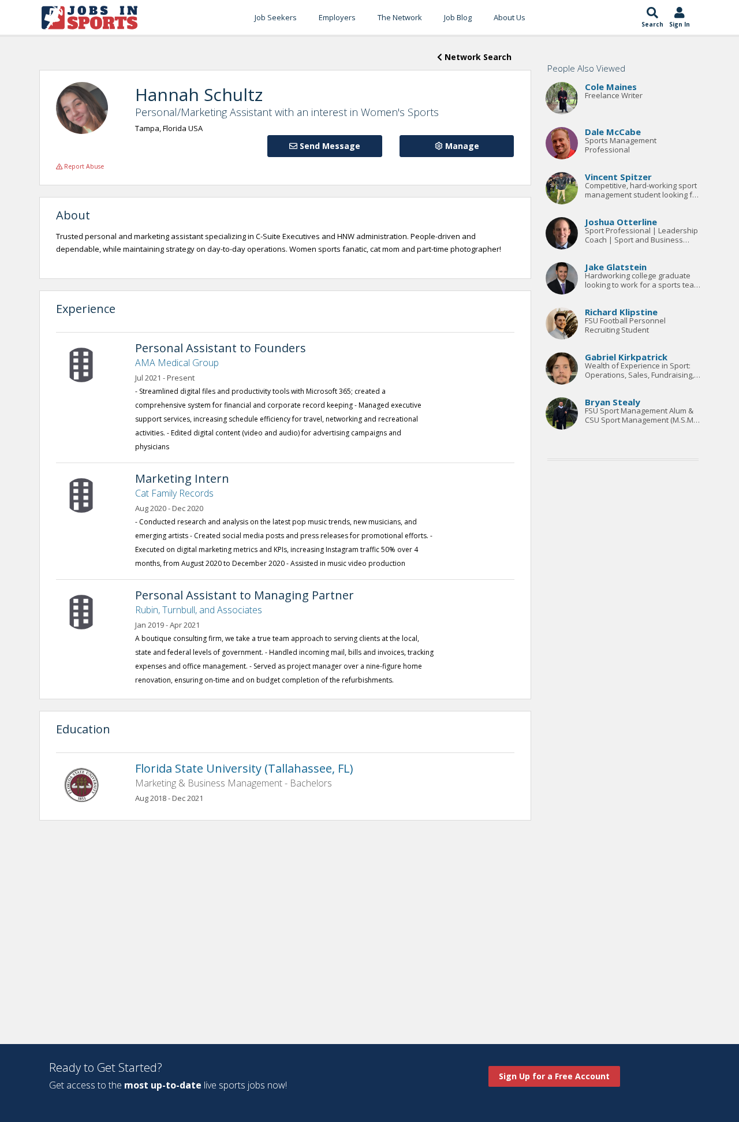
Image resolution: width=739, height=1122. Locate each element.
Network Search (477, 56)
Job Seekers (276, 17)
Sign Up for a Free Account (554, 1076)
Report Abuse (83, 166)
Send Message (328, 145)
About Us (509, 17)
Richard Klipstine (621, 312)
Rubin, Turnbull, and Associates (198, 609)
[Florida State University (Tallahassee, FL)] (87, 784)
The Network (400, 17)
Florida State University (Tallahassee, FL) (244, 768)
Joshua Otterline (621, 222)
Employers (337, 17)
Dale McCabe (613, 131)
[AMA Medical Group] (87, 364)
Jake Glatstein (616, 267)
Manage (461, 145)
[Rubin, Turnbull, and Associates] (87, 611)
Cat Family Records (174, 493)
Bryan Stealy (612, 402)
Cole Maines (611, 86)
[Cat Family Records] (87, 494)
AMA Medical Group (177, 362)
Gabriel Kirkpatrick (626, 357)
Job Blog (458, 17)
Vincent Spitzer (618, 176)
